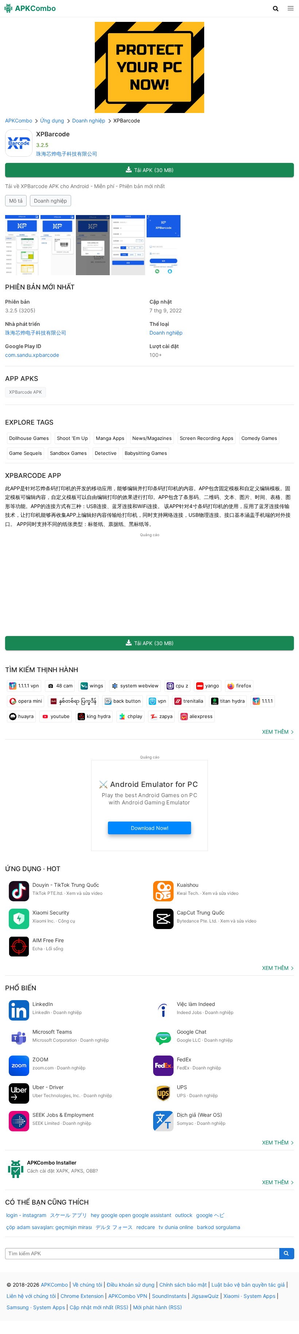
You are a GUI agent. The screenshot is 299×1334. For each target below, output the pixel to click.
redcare (145, 1227)
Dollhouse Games (29, 438)
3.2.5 (20, 310)
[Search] (286, 1254)
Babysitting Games (146, 453)
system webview (139, 686)
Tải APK (154, 170)
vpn (162, 701)
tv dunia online (176, 1227)
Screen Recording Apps (206, 438)
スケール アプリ (68, 1215)
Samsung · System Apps (36, 1307)
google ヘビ (210, 1215)
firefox (243, 686)
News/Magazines (152, 438)
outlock (184, 1215)
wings (96, 686)
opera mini (30, 701)
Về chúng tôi (87, 1285)
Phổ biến (20, 988)
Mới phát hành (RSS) (157, 1307)
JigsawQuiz (205, 1296)
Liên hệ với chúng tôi (31, 1296)
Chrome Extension (82, 1296)
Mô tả (16, 201)
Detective (106, 453)
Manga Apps (110, 438)
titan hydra (232, 701)
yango (212, 686)
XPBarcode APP (33, 475)
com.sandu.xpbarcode (32, 355)
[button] (276, 8)
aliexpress (201, 716)
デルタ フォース (114, 1227)
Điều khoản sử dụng (131, 1285)
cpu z (182, 686)
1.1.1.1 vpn (28, 686)
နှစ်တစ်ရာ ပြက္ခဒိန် (77, 701)
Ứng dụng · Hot (33, 869)
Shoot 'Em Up (72, 438)
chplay (135, 716)
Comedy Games (259, 438)
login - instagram (26, 1215)
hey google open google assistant (131, 1215)
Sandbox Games (68, 453)
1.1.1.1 (267, 701)
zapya (165, 716)
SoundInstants (169, 1296)
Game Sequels (25, 453)
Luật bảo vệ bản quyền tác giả (248, 1285)
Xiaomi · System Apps (249, 1296)
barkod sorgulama (218, 1227)
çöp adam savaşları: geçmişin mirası (49, 1227)
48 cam (64, 686)
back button (127, 701)
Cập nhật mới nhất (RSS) (99, 1307)
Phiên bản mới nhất (40, 287)
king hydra (98, 716)
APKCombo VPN (127, 1296)
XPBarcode (53, 134)
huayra (26, 716)
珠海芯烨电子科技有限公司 (66, 154)
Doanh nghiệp (50, 201)
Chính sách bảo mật (183, 1285)
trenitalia (193, 701)
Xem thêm (275, 732)
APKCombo (18, 120)
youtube (60, 716)
